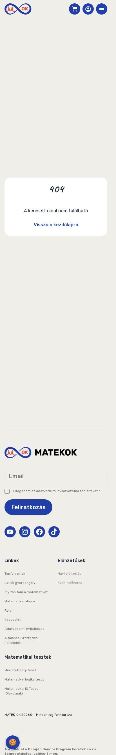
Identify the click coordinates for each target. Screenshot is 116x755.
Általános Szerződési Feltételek (22, 640)
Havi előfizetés (69, 573)
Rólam (10, 610)
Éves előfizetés (70, 583)
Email (16, 476)
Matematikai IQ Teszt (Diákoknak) (21, 691)
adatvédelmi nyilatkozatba (57, 491)
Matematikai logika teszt (24, 679)
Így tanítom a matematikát (26, 592)
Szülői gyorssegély (20, 583)
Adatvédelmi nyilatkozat (24, 629)
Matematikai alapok (20, 601)
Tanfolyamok (15, 573)
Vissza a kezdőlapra (56, 224)
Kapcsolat (13, 619)
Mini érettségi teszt (20, 670)
